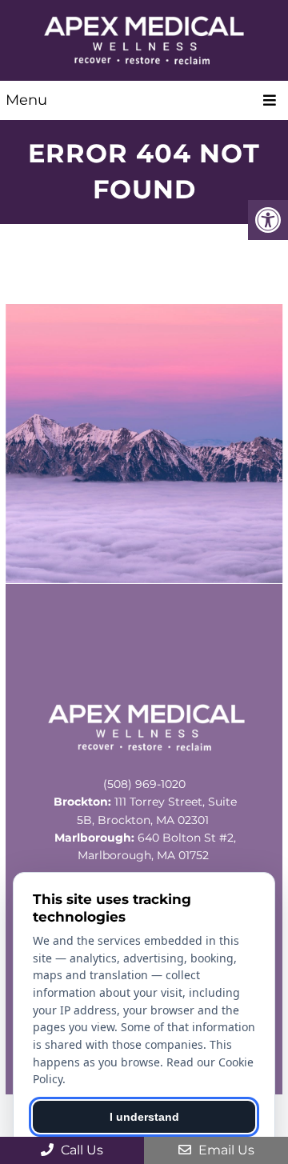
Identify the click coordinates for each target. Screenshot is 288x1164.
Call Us (80, 1150)
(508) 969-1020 (144, 784)
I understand (144, 1116)
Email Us (224, 1150)
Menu (26, 100)
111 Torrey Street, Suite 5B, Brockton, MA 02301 (145, 810)
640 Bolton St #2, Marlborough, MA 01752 (145, 846)
